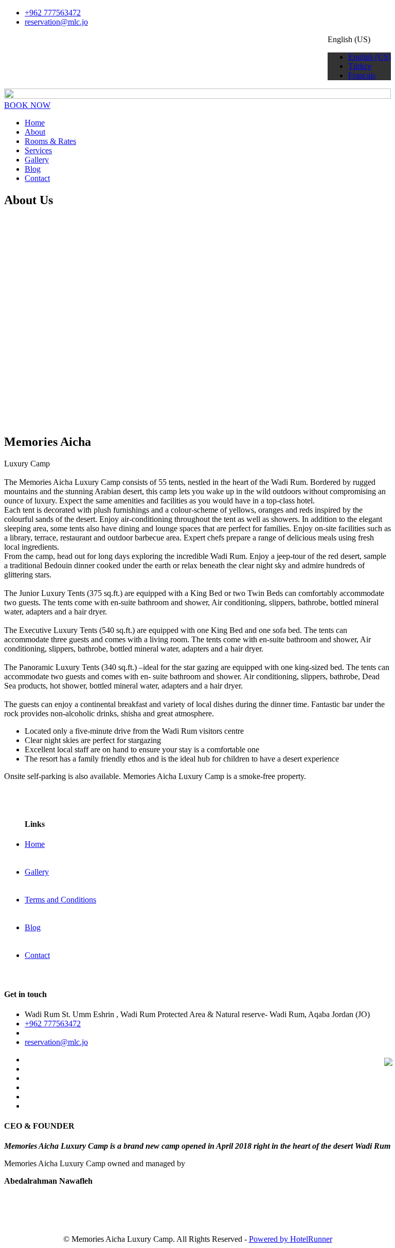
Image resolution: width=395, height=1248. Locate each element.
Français (361, 75)
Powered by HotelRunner (290, 1239)
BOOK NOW (27, 105)
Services (38, 150)
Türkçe (359, 66)
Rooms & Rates (50, 141)
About (35, 132)
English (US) (369, 56)
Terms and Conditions (60, 899)
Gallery (37, 159)
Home (35, 122)
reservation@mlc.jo (56, 21)
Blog (33, 169)
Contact (37, 178)
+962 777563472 (53, 12)
